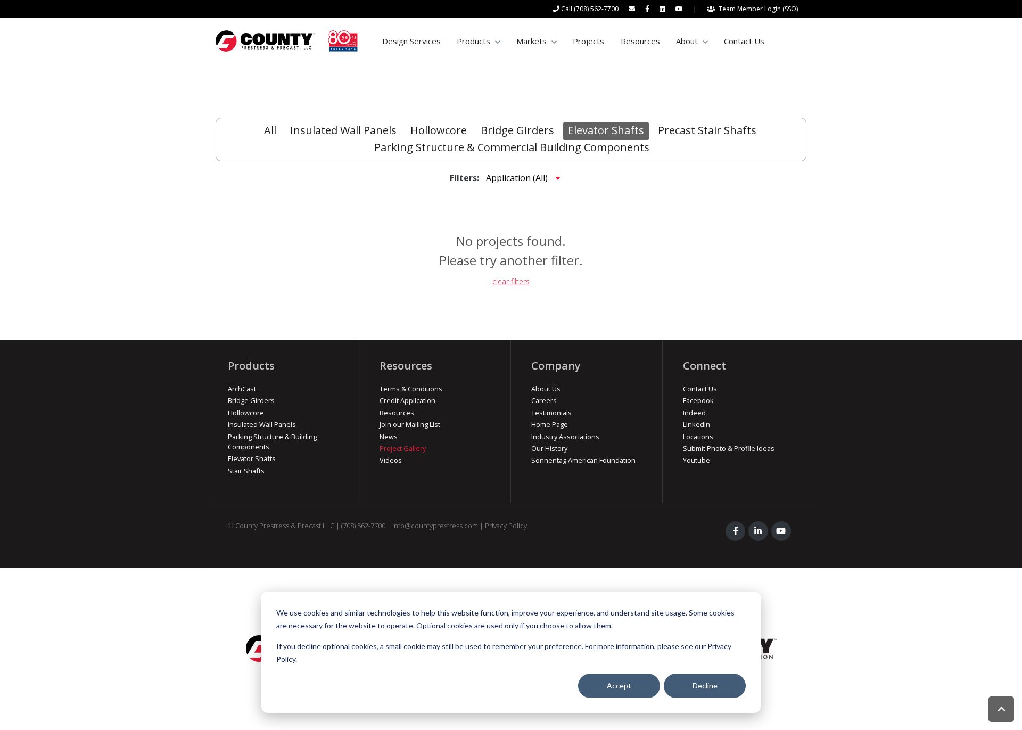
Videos (391, 460)
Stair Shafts (246, 470)
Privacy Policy (506, 525)
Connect (704, 365)
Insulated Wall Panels (343, 130)
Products (473, 41)
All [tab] (270, 130)
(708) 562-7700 (363, 525)
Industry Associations (565, 436)
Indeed (694, 412)
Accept (619, 685)
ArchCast (242, 388)
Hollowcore (438, 130)
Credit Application (407, 400)
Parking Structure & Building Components (272, 442)
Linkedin (696, 424)
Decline (705, 685)
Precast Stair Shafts (707, 130)
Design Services (411, 41)
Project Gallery (403, 448)
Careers (544, 400)
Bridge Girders (517, 130)
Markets (531, 41)
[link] (287, 40)
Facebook (698, 400)
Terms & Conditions (411, 388)
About (687, 41)
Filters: (464, 178)
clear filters (511, 281)
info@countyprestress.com (435, 525)
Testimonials (551, 412)
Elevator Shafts (606, 130)
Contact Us (744, 41)
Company (556, 365)
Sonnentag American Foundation (583, 460)
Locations (698, 436)
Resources (640, 41)
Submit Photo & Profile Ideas (728, 448)
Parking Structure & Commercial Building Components (511, 147)
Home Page (549, 424)
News (389, 436)
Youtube (696, 460)
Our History (549, 448)
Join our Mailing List (410, 424)
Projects (588, 41)
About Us (546, 388)
